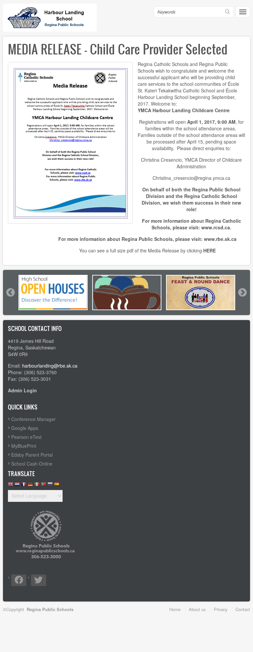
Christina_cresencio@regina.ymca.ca (191, 178)
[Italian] (37, 486)
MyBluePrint (23, 445)
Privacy (220, 609)
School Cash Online (31, 463)
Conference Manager (33, 419)
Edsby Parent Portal (32, 454)
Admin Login (22, 390)
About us (197, 609)
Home (175, 609)
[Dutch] (17, 486)
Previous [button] (10, 292)
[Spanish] (56, 486)
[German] (30, 486)
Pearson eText (26, 437)
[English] (10, 486)
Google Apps (24, 428)
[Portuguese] (43, 486)
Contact (243, 609)
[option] (53, 292)
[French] (23, 486)
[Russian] (50, 486)
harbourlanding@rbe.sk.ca (49, 365)
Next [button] (242, 292)
